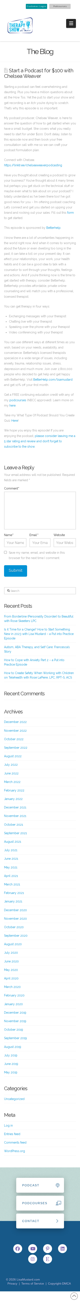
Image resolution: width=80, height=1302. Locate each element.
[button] (71, 23)
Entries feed (12, 1134)
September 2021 (15, 833)
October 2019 (13, 1029)
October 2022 (13, 739)
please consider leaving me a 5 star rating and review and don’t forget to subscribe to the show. (39, 441)
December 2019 (15, 1012)
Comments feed (15, 1142)
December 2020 (15, 910)
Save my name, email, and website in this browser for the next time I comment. (37, 555)
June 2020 (11, 961)
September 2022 (15, 747)
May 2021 (10, 867)
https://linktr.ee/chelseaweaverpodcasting (33, 165)
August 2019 (12, 1047)
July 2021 (10, 850)
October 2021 (13, 824)
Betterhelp (53, 227)
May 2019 (10, 1072)
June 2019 (11, 1064)
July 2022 (11, 764)
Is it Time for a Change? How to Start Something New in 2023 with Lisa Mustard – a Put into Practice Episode (39, 634)
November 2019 (15, 1021)
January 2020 (13, 1004)
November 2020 (15, 918)
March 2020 (12, 987)
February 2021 (14, 893)
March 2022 (12, 782)
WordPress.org (14, 1151)
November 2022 (15, 730)
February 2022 (14, 790)
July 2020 (11, 952)
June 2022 (11, 773)
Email (33, 535)
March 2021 (12, 884)
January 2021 (13, 901)
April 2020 (11, 978)
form (70, 212)
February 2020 (14, 995)
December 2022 (15, 722)
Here (14, 420)
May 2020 (11, 970)
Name (9, 535)
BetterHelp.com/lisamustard (53, 379)
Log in (8, 1125)
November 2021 (15, 816)
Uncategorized (14, 1099)
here (12, 405)
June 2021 (11, 858)
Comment (11, 488)
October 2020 (14, 927)
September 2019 (15, 1038)
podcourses (17, 400)
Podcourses (60, 6)
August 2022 (13, 756)
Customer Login (36, 6)
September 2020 (16, 935)
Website (59, 535)
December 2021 (15, 807)
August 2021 (12, 841)
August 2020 (13, 944)
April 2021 (11, 876)
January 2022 (13, 799)
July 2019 (10, 1055)
